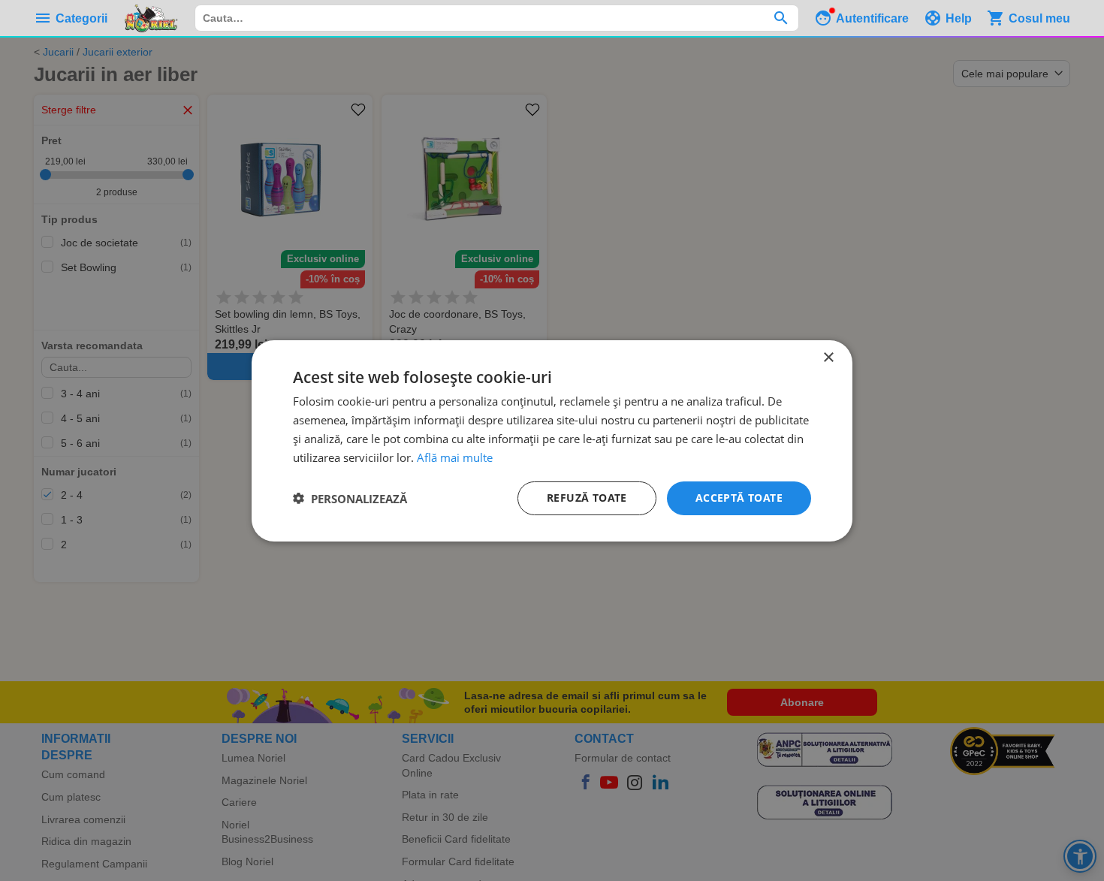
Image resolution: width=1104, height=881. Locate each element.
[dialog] (552, 440)
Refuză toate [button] (587, 497)
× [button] (828, 357)
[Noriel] (150, 18)
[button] (350, 498)
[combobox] (497, 18)
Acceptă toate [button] (739, 497)
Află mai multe (455, 456)
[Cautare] (780, 18)
